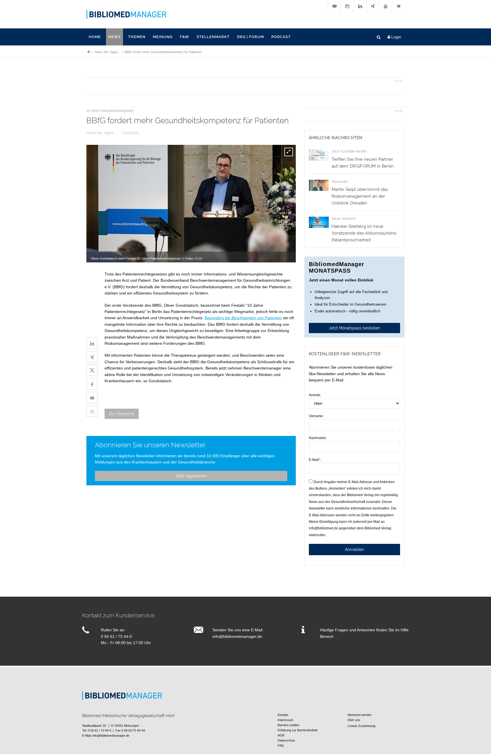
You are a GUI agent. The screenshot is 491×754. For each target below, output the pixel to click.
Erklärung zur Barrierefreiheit (297, 730)
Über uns (354, 720)
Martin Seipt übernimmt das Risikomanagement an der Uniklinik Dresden (360, 196)
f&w (184, 37)
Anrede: (315, 395)
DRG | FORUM (250, 37)
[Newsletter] (334, 6)
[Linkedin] (360, 6)
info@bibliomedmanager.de (237, 636)
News (114, 37)
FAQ (281, 745)
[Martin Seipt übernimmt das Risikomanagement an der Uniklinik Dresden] (319, 185)
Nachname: (318, 438)
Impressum (285, 720)
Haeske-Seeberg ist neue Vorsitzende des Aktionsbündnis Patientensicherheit (364, 233)
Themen (136, 37)
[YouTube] (385, 6)
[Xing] (373, 6)
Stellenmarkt (213, 37)
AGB (281, 735)
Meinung (162, 37)
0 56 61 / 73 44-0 (116, 636)
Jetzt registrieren (191, 476)
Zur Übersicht (121, 414)
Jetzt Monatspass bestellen (354, 328)
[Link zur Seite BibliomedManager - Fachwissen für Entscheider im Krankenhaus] (88, 52)
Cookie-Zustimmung (361, 726)
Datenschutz (286, 740)
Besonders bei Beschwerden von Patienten (243, 318)
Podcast (281, 37)
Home (95, 37)
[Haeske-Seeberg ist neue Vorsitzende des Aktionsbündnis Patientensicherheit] (319, 222)
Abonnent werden (360, 715)
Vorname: (316, 416)
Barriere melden (288, 725)
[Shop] (398, 6)
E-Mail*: (315, 460)
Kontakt (283, 715)
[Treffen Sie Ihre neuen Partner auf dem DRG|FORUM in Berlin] (319, 154)
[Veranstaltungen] (347, 6)
